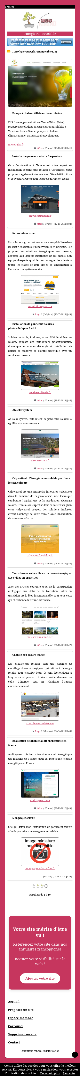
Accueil (13, 1002)
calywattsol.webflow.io (40, 555)
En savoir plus (50, 1073)
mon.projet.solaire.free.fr (40, 868)
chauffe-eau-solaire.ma (40, 723)
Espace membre (20, 1018)
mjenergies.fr (16, 144)
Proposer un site (21, 1010)
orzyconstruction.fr (40, 215)
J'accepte (69, 1073)
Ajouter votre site (40, 978)
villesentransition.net (40, 637)
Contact (14, 1042)
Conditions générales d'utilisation (40, 1051)
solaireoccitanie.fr (40, 392)
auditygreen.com (40, 800)
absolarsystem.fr (40, 460)
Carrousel (15, 1026)
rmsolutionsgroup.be (40, 306)
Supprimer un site (22, 1034)
